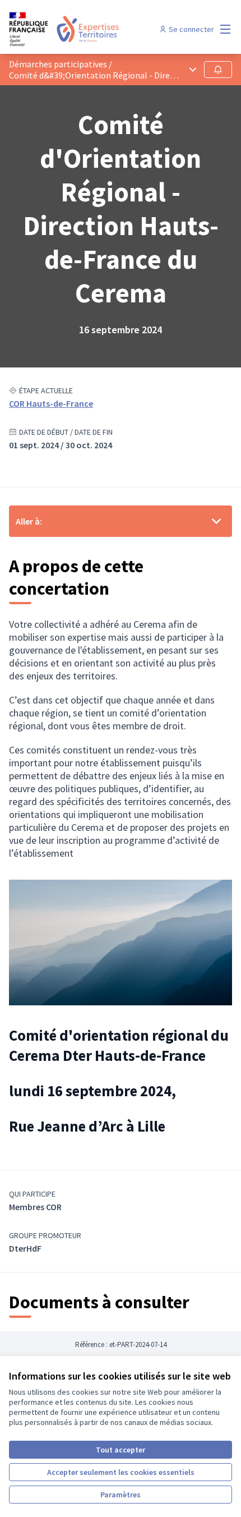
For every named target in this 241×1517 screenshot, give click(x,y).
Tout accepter (120, 1450)
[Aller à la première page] (91, 29)
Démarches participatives (58, 64)
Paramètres (120, 1495)
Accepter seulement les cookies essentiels (120, 1472)
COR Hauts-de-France (51, 403)
